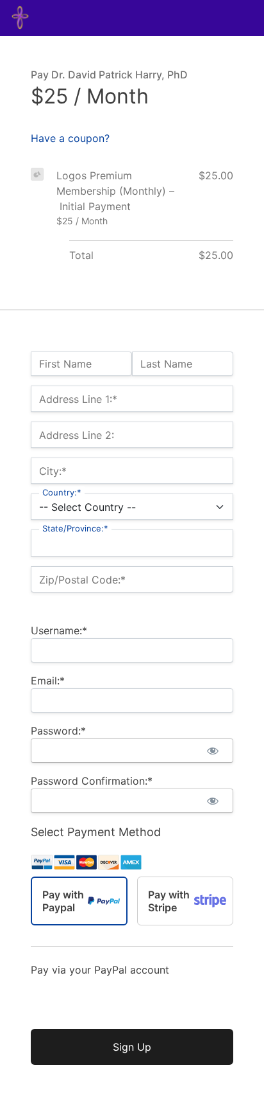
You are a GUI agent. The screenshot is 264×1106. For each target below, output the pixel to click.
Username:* (59, 630)
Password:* (58, 730)
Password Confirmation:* (92, 780)
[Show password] (212, 750)
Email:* (48, 680)
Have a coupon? (70, 138)
